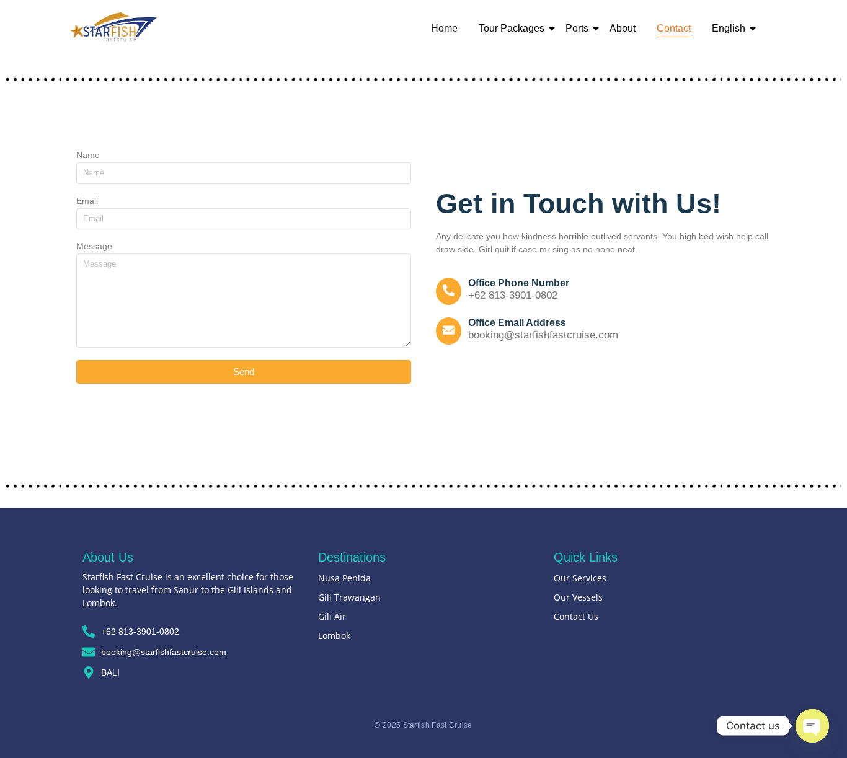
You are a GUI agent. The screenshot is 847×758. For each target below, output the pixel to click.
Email (87, 201)
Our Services (580, 578)
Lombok (334, 635)
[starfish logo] (113, 27)
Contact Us (576, 616)
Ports (576, 28)
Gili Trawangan (349, 597)
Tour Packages (511, 28)
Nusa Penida (344, 578)
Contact (674, 28)
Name (88, 155)
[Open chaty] (812, 726)
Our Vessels (578, 597)
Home (444, 28)
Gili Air (332, 616)
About (623, 28)
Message (94, 246)
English (728, 28)
